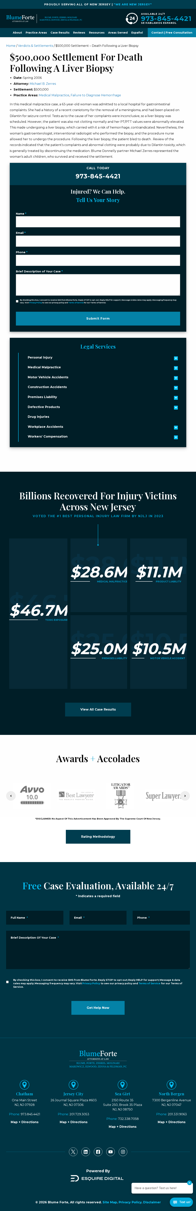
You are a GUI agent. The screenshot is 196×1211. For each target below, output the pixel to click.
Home (11, 46)
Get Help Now (98, 1008)
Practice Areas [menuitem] (36, 32)
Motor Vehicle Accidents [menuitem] (48, 377)
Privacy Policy (35, 303)
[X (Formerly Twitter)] (73, 1152)
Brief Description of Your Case (39, 271)
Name (21, 213)
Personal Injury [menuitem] (40, 357)
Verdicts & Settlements (35, 46)
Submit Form (98, 318)
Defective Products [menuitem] (44, 407)
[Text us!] (181, 1203)
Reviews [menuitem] (79, 32)
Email (20, 233)
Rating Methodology (98, 836)
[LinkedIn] (85, 1152)
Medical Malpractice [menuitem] (44, 367)
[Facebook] (98, 1152)
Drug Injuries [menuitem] (38, 417)
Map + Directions (24, 1122)
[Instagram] (123, 1152)
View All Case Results (98, 709)
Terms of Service (76, 303)
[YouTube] (110, 1152)
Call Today (98, 173)
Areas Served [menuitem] (118, 32)
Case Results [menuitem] (60, 32)
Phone (21, 252)
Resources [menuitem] (97, 32)
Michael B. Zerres (43, 84)
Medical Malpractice (54, 95)
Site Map (110, 1202)
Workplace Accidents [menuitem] (45, 427)
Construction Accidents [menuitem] (47, 387)
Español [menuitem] (137, 32)
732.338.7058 (128, 1119)
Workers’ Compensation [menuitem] (48, 436)
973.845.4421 (30, 1114)
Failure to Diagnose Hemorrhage (96, 95)
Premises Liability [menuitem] (42, 397)
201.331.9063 (177, 1114)
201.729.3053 (79, 1114)
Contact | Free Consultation (171, 32)
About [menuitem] (17, 32)
